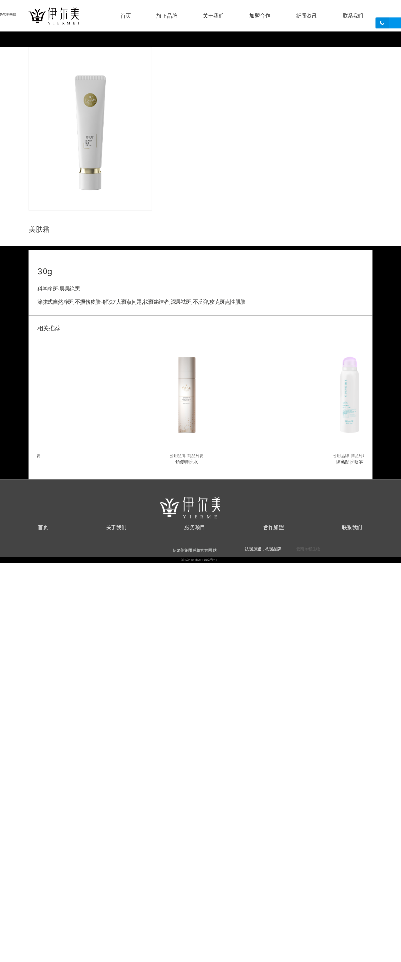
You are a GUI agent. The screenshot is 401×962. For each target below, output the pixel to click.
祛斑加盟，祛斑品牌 (263, 548)
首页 (125, 16)
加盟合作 (259, 16)
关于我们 (213, 16)
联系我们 (353, 16)
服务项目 (194, 527)
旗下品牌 (166, 16)
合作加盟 (273, 527)
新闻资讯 (306, 16)
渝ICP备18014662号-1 (199, 560)
